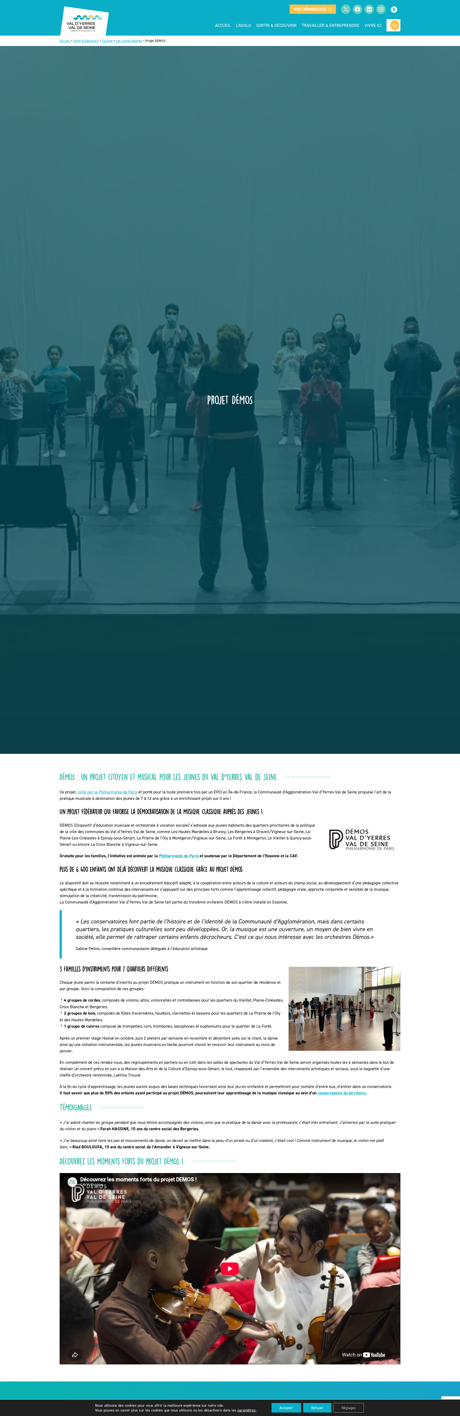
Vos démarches (310, 9)
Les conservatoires (129, 41)
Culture (107, 41)
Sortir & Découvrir (86, 41)
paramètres (246, 1410)
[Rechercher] (394, 25)
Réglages (349, 1407)
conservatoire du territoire (341, 1093)
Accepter (286, 1407)
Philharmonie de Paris (179, 856)
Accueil (223, 25)
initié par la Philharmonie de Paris (107, 792)
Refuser (317, 1407)
